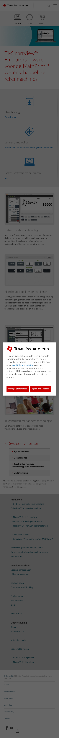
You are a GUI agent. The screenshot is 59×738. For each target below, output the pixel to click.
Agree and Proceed (40, 389)
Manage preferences (17, 389)
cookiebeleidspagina (22, 365)
